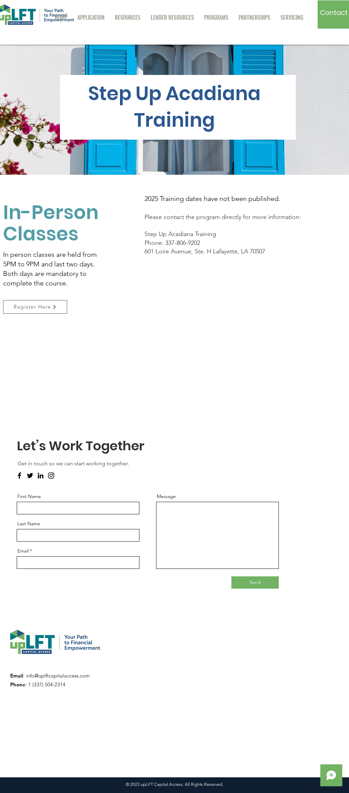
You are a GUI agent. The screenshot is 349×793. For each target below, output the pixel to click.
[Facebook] (19, 475)
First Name (29, 496)
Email (23, 550)
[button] (128, 17)
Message (166, 496)
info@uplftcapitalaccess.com (58, 675)
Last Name (28, 523)
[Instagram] (51, 475)
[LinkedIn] (40, 475)
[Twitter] (30, 475)
